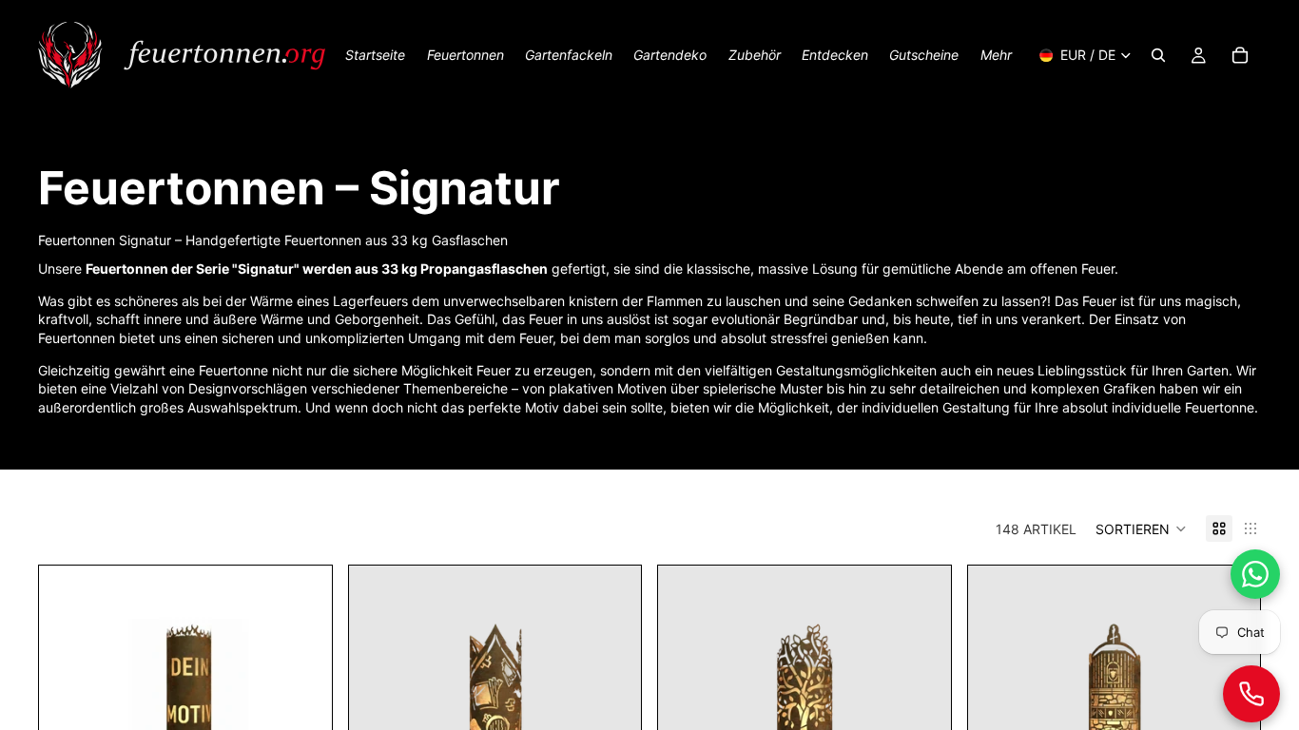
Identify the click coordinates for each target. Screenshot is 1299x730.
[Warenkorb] (1240, 55)
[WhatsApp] (1255, 574)
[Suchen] (1158, 55)
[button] (1141, 528)
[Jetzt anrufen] (1251, 693)
